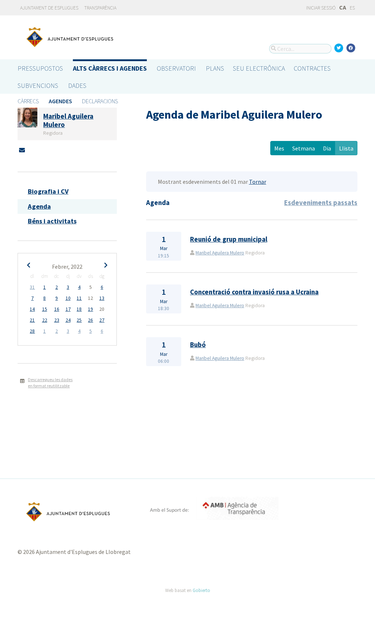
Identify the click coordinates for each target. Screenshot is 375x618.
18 (79, 309)
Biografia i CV (48, 191)
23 (56, 320)
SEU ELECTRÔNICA (259, 68)
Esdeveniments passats (320, 202)
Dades (77, 85)
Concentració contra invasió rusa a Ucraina (254, 292)
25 (79, 320)
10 (68, 298)
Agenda (39, 206)
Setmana (303, 148)
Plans (215, 68)
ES (352, 8)
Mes (279, 148)
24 (68, 320)
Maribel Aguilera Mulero (220, 253)
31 (32, 287)
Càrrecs (28, 101)
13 (101, 298)
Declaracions (100, 101)
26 (90, 320)
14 (32, 309)
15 (44, 309)
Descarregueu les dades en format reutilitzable (50, 382)
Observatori (176, 68)
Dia (327, 148)
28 (32, 331)
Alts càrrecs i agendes (110, 68)
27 (101, 320)
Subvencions (38, 85)
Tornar (257, 181)
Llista (346, 148)
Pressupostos (40, 68)
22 (44, 320)
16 (56, 309)
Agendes (60, 101)
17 (68, 309)
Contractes (312, 68)
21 (32, 320)
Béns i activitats (52, 221)
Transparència (100, 8)
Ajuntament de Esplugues (49, 8)
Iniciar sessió (320, 8)
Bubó (198, 344)
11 (79, 298)
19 (90, 309)
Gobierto (201, 590)
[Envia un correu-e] (22, 150)
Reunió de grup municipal (228, 239)
